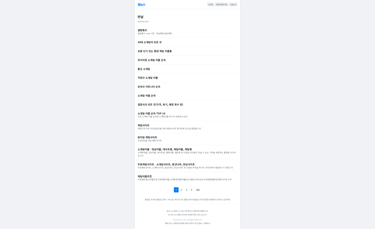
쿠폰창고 (207, 223)
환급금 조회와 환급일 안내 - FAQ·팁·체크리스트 (164, 199)
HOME (210, 4)
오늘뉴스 (233, 4)
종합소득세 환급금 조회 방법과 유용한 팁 (200, 199)
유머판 (181, 223)
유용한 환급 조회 (221, 4)
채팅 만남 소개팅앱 (172, 223)
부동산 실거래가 (223, 199)
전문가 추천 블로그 (196, 223)
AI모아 (186, 223)
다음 (198, 189)
